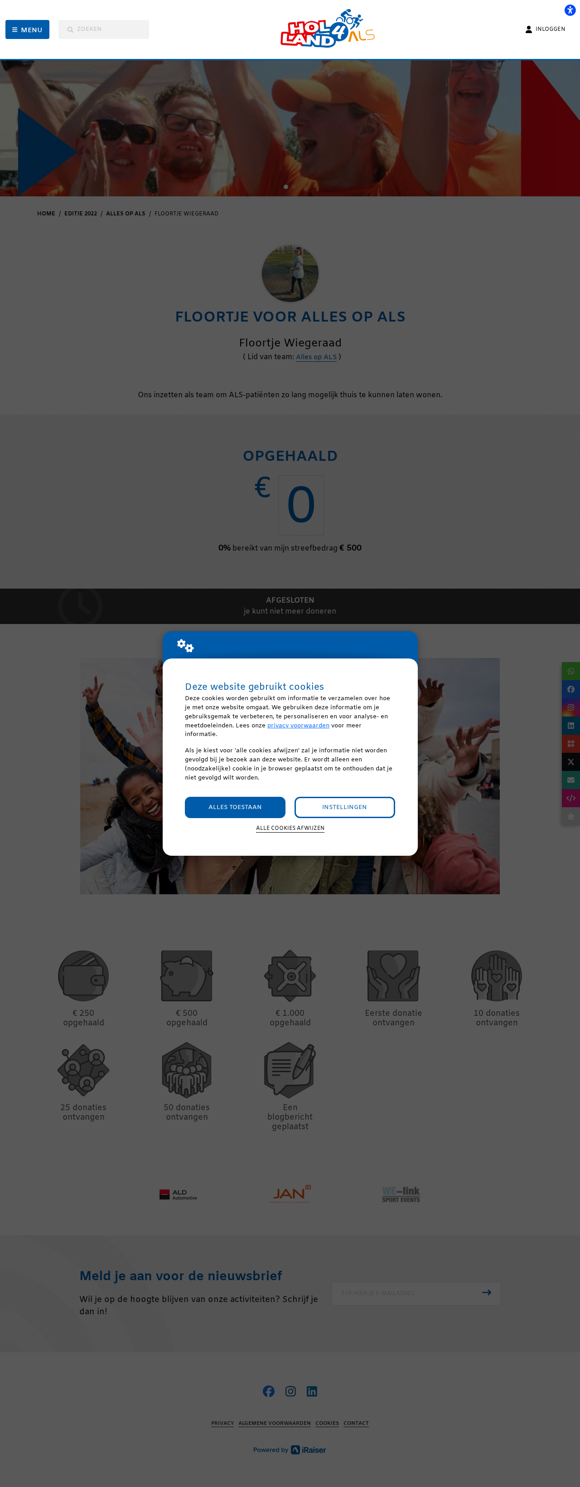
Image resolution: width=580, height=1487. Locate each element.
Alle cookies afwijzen (290, 828)
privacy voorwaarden (298, 726)
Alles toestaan (235, 807)
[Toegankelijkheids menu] (570, 10)
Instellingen (344, 807)
